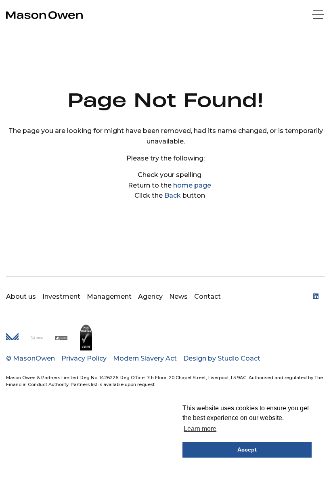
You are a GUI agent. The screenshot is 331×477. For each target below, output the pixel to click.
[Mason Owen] (44, 15)
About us (21, 296)
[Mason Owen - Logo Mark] (12, 338)
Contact (207, 296)
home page (192, 185)
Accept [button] (247, 449)
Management (109, 296)
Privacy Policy (84, 358)
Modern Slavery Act (145, 358)
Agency (150, 296)
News (178, 296)
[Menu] (319, 15)
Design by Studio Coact (221, 358)
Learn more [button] (200, 428)
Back (172, 195)
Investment (61, 296)
